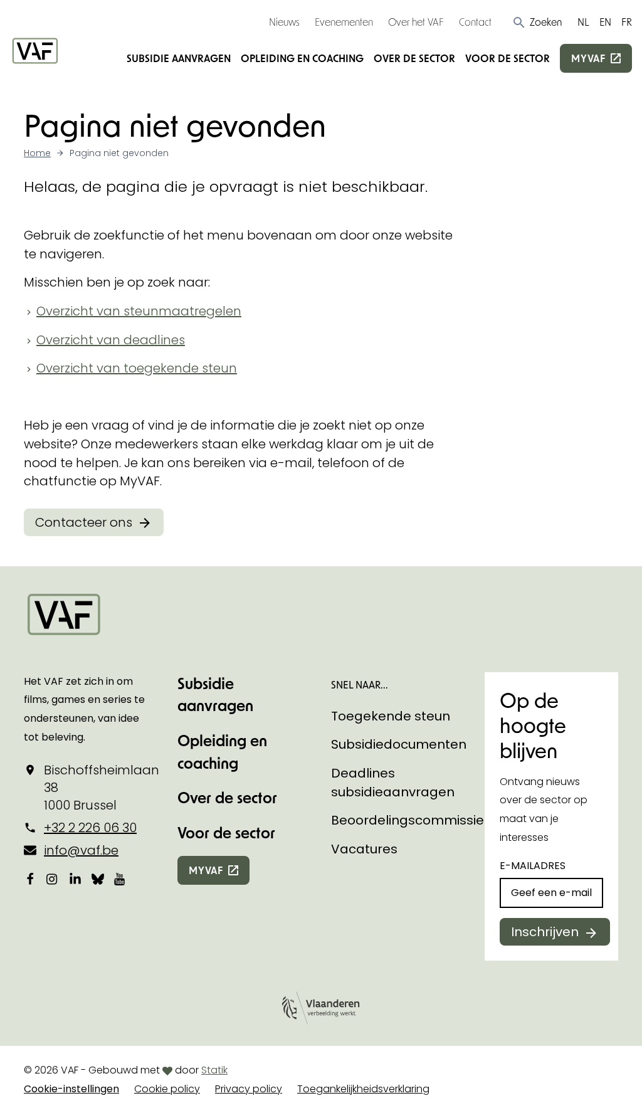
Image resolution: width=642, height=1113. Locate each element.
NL (583, 22)
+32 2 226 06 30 (90, 827)
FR (626, 22)
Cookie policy (167, 1089)
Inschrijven (545, 932)
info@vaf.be (81, 850)
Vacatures (364, 849)
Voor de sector (507, 58)
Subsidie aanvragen (179, 58)
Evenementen (344, 22)
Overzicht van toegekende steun (136, 368)
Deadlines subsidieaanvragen (393, 782)
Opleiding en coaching (302, 58)
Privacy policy (248, 1089)
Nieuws (284, 22)
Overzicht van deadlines (110, 340)
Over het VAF (416, 22)
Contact (475, 22)
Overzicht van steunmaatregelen (138, 311)
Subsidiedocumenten (398, 744)
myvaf (588, 58)
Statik (214, 1070)
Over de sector (414, 58)
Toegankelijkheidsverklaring (363, 1089)
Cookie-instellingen (71, 1089)
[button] (537, 22)
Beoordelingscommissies (411, 820)
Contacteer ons (83, 522)
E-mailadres (533, 865)
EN (605, 22)
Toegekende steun (390, 716)
